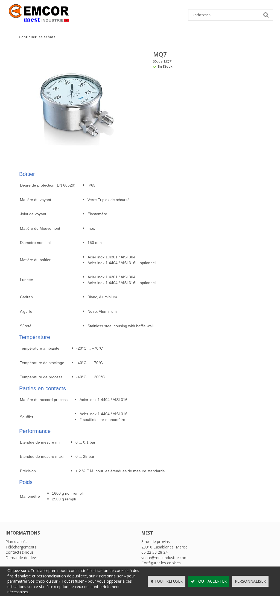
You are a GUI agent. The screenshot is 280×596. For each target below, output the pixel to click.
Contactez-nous (19, 552)
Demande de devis (22, 557)
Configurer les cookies (161, 562)
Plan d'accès (16, 541)
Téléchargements (20, 547)
